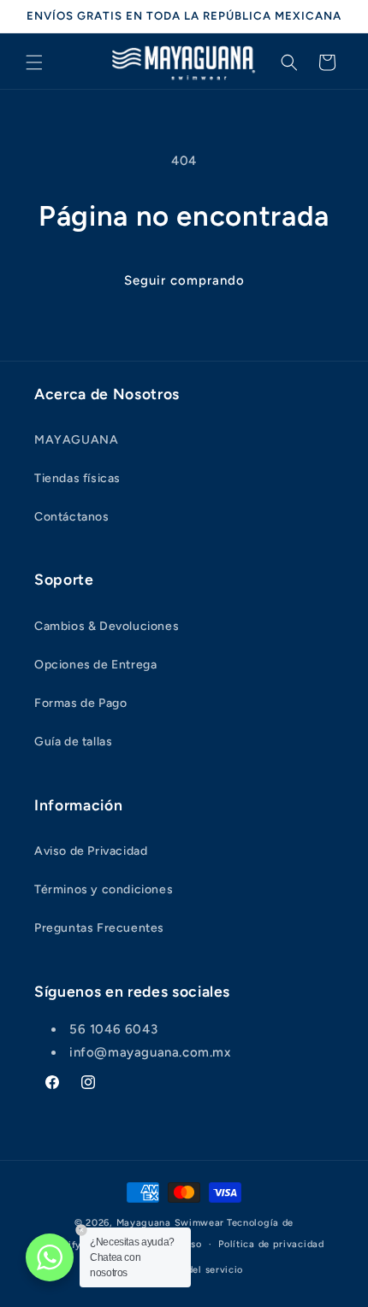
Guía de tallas (73, 741)
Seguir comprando (184, 280)
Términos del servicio (193, 1269)
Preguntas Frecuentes (99, 928)
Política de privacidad (270, 1244)
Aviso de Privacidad (90, 851)
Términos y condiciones (103, 889)
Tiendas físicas (77, 478)
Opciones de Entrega (95, 664)
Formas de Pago (80, 703)
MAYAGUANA (76, 440)
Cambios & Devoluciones (106, 626)
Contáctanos (72, 516)
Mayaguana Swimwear (170, 1222)
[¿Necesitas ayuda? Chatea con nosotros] (50, 1257)
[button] (34, 62)
